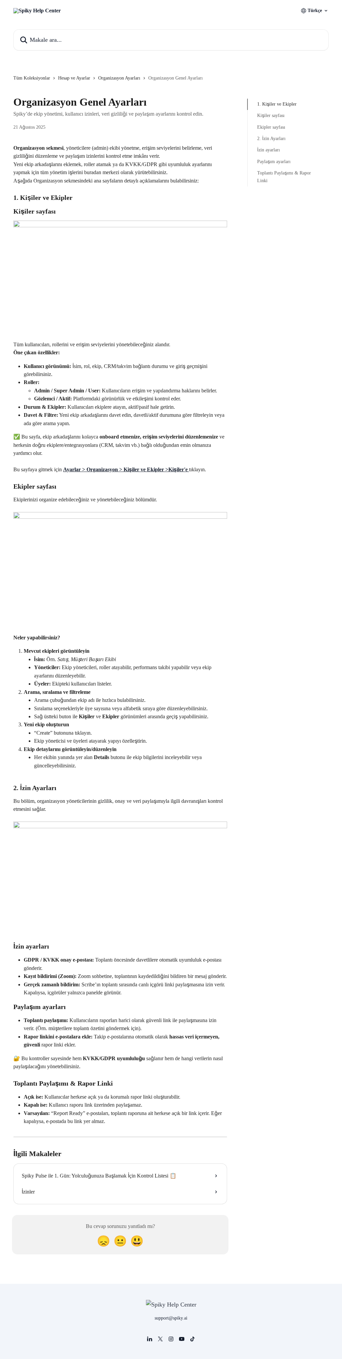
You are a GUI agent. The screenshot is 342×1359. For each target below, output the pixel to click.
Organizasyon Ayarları (119, 78)
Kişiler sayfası (271, 115)
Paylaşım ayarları (274, 161)
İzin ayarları (268, 149)
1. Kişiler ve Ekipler (277, 104)
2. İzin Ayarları (271, 138)
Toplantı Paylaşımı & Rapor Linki (284, 176)
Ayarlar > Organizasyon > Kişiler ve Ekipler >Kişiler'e (126, 469)
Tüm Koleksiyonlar (31, 78)
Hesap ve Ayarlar (74, 78)
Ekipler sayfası (271, 127)
